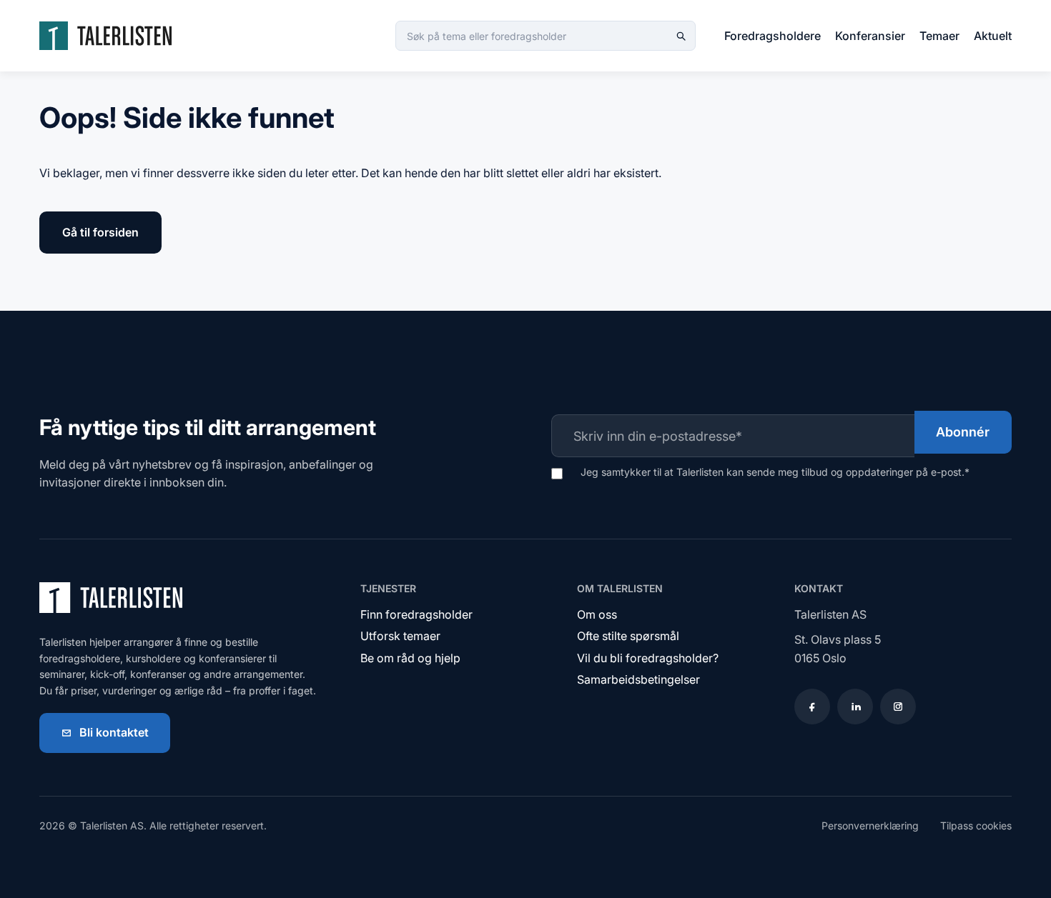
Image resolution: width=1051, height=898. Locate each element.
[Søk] (680, 35)
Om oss (597, 614)
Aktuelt (993, 36)
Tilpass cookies (976, 825)
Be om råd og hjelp (410, 658)
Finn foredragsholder (416, 614)
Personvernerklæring (870, 825)
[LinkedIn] (855, 706)
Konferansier (870, 36)
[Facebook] (812, 706)
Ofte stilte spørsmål (628, 636)
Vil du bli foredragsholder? (648, 658)
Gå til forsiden (100, 232)
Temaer (939, 36)
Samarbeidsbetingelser (638, 679)
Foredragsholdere (772, 36)
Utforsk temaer (400, 636)
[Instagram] (898, 706)
